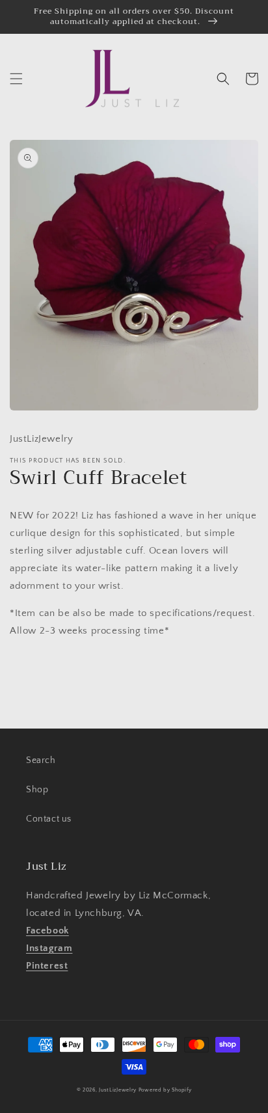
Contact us (49, 819)
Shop (37, 789)
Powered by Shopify (165, 1090)
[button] (16, 78)
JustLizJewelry (118, 1090)
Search (41, 760)
